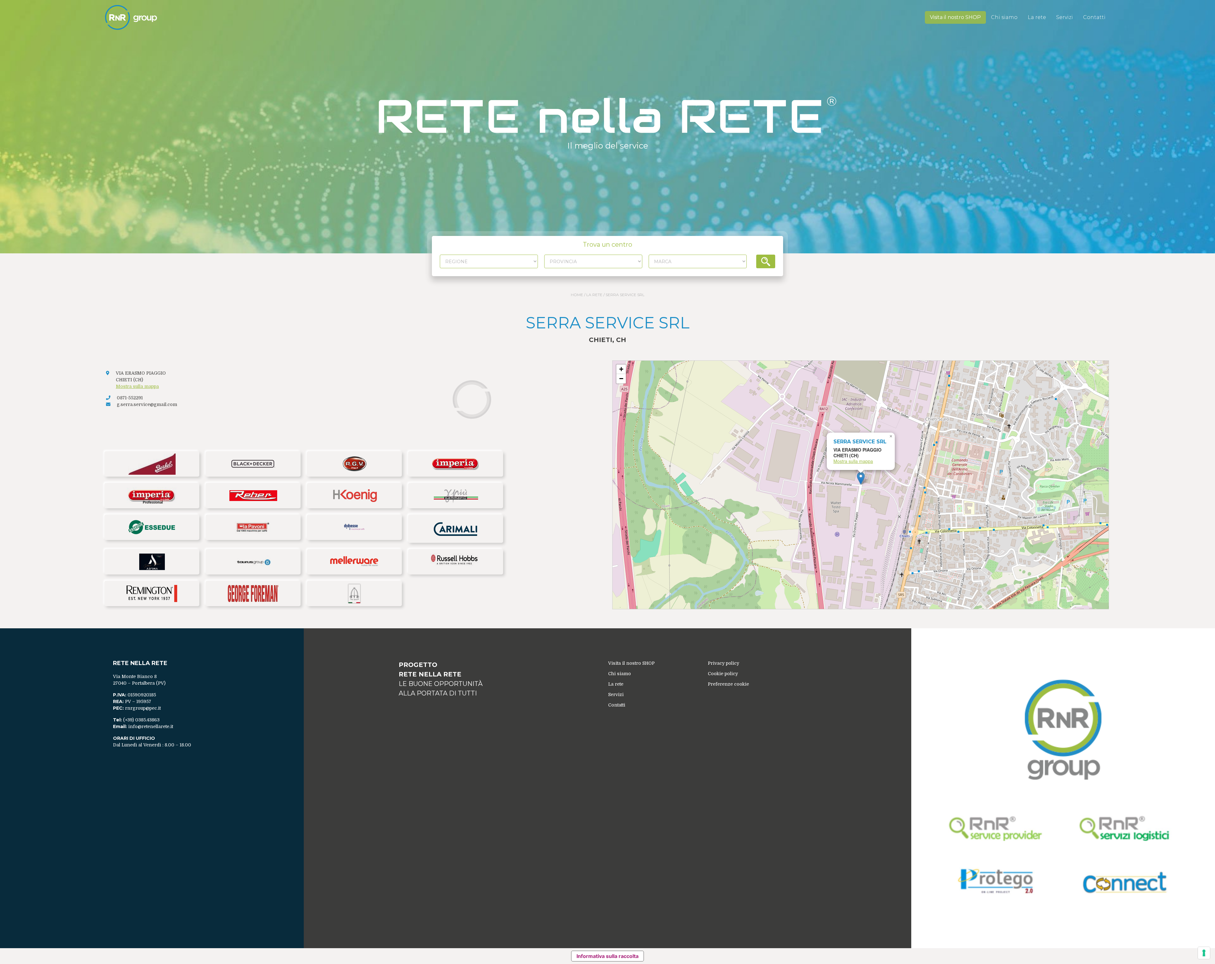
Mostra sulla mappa (137, 386)
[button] (861, 478)
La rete (1037, 17)
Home (577, 294)
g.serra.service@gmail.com (147, 404)
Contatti (1094, 17)
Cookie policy (723, 673)
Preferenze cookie (728, 684)
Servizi (1064, 17)
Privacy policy (723, 663)
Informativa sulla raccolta (607, 956)
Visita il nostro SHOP (955, 17)
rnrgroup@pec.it (143, 708)
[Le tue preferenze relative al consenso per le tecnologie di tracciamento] (1204, 953)
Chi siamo (1004, 17)
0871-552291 (130, 397)
